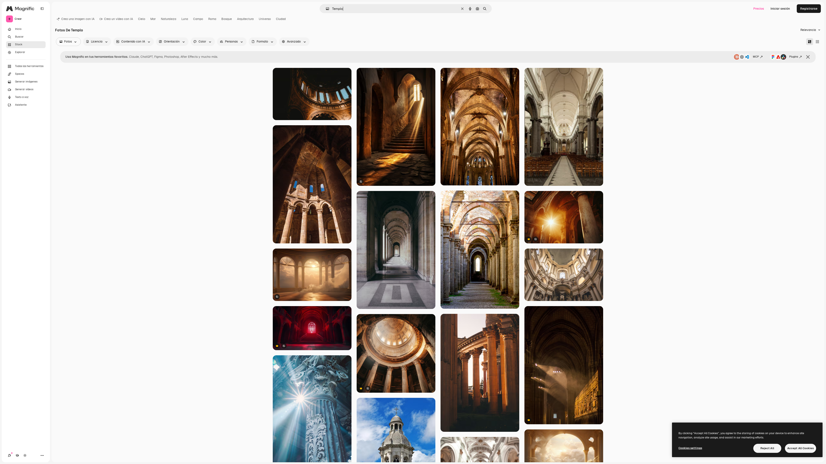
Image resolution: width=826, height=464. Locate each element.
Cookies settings (690, 448)
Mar (153, 19)
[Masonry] (809, 41)
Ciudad (281, 19)
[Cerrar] (808, 57)
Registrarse (808, 9)
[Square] (817, 41)
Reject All (767, 448)
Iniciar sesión (780, 9)
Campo (198, 19)
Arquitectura (245, 19)
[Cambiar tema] (25, 455)
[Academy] (17, 455)
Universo (265, 19)
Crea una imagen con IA (77, 19)
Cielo (141, 19)
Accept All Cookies (800, 448)
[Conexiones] (9, 455)
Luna (184, 19)
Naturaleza (168, 19)
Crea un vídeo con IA (118, 19)
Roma (212, 19)
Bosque (226, 19)
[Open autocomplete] (326, 8)
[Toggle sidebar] (42, 8)
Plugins (793, 56)
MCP (756, 56)
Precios (758, 9)
